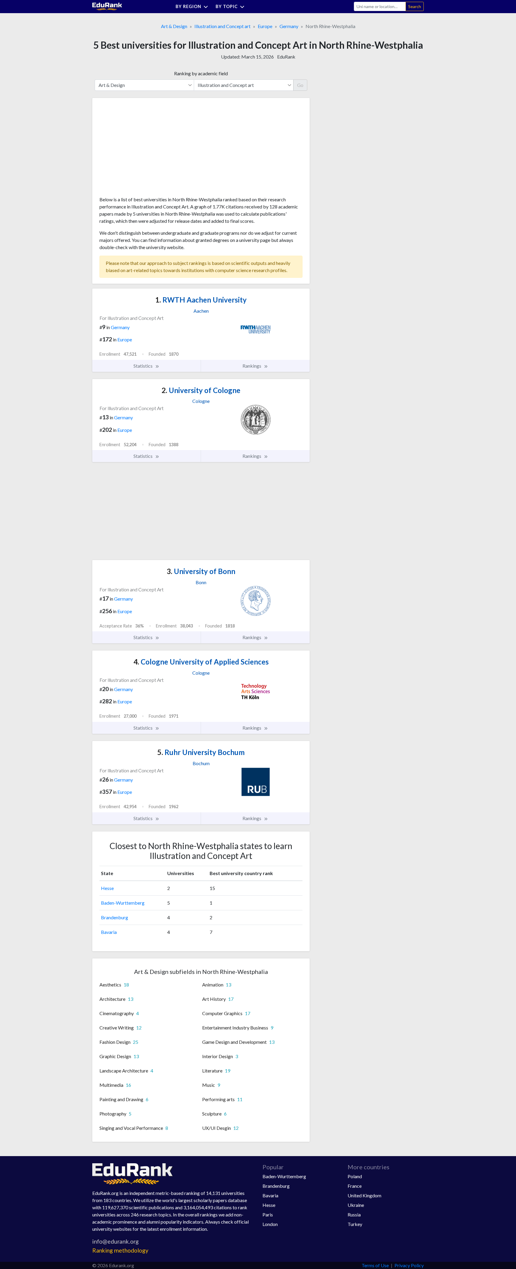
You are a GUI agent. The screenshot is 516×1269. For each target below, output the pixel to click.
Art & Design (174, 26)
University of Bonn (201, 571)
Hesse (107, 888)
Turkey (355, 1224)
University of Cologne (201, 390)
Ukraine (356, 1205)
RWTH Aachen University (201, 299)
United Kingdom (364, 1195)
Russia (354, 1214)
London (270, 1224)
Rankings (252, 366)
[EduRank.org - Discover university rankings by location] (107, 6)
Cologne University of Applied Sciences (201, 661)
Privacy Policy (409, 1265)
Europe (265, 26)
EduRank (286, 56)
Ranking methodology (120, 1250)
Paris (267, 1214)
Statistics (143, 366)
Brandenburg (114, 917)
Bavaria (109, 932)
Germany (289, 26)
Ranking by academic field (201, 73)
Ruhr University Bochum (201, 752)
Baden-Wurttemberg (123, 903)
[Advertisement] (144, 149)
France (355, 1186)
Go (300, 85)
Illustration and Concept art (222, 26)
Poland (355, 1176)
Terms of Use (375, 1265)
